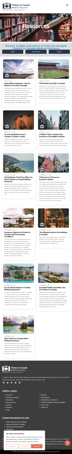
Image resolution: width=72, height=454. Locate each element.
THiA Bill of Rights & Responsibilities (53, 402)
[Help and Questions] (67, 443)
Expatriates (10, 429)
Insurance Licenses (12, 397)
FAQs (13, 51)
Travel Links (45, 405)
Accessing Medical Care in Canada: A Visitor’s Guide (15, 135)
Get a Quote (36, 51)
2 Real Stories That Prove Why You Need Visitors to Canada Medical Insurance (18, 179)
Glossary (9, 407)
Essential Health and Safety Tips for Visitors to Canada (52, 289)
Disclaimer (9, 400)
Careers (8, 405)
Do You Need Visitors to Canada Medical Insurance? (17, 289)
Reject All (24, 446)
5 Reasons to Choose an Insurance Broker (49, 178)
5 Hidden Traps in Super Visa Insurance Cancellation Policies (52, 135)
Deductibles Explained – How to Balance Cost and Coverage (17, 84)
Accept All (37, 446)
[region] (24, 440)
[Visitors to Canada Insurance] (16, 11)
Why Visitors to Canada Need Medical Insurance (16, 340)
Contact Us (44, 407)
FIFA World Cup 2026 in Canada (52, 83)
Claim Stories (45, 397)
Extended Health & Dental (14, 427)
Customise (12, 446)
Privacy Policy (10, 402)
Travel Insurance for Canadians (16, 422)
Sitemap (43, 395)
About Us (9, 395)
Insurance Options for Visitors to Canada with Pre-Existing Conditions (17, 234)
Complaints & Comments (49, 400)
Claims (59, 51)
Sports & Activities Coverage (15, 424)
